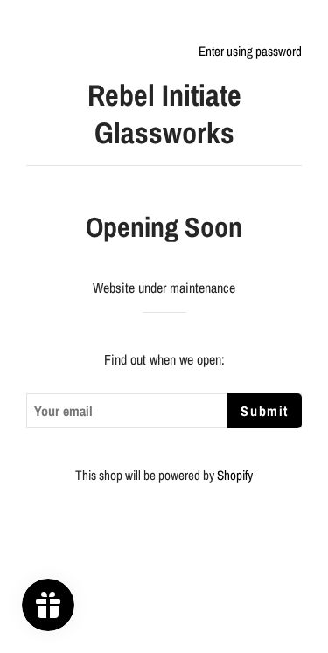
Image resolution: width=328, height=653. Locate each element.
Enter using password (250, 51)
